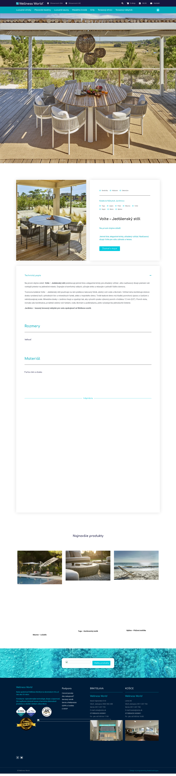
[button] (122, 3)
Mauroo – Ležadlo (40, 635)
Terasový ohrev (105, 10)
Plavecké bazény (42, 10)
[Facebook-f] (17, 757)
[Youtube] (21, 757)
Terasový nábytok (124, 10)
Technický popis (33, 275)
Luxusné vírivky (23, 10)
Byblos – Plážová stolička (136, 630)
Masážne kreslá (79, 10)
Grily (92, 10)
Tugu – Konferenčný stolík (88, 631)
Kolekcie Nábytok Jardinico (111, 201)
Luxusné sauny (61, 10)
